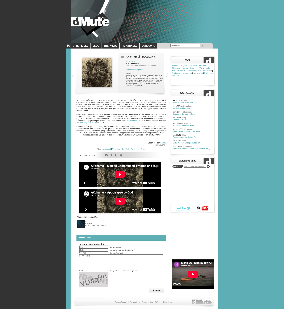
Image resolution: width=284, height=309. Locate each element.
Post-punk (203, 66)
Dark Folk (125, 149)
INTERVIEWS (110, 46)
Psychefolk (135, 149)
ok (208, 166)
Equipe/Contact (121, 302)
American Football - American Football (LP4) (191, 149)
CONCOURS (148, 46)
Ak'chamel (107, 149)
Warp (201, 68)
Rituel (143, 149)
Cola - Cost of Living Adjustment (186, 143)
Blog (87, 221)
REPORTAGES (129, 46)
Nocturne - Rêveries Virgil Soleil (186, 131)
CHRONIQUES (80, 46)
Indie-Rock (192, 66)
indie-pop (194, 68)
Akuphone (116, 149)
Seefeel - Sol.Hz (179, 120)
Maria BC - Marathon (181, 108)
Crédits (158, 302)
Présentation (147, 302)
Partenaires (135, 302)
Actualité (175, 66)
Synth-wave (177, 73)
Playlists (183, 66)
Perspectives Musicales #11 (185, 137)
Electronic (176, 68)
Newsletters (168, 302)
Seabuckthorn (198, 73)
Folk (206, 73)
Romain (163, 143)
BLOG (96, 46)
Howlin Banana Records (204, 70)
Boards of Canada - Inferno (184, 114)
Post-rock (185, 68)
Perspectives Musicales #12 (185, 102)
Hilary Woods (191, 70)
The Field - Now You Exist (183, 126)
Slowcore (181, 70)
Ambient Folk (187, 73)
